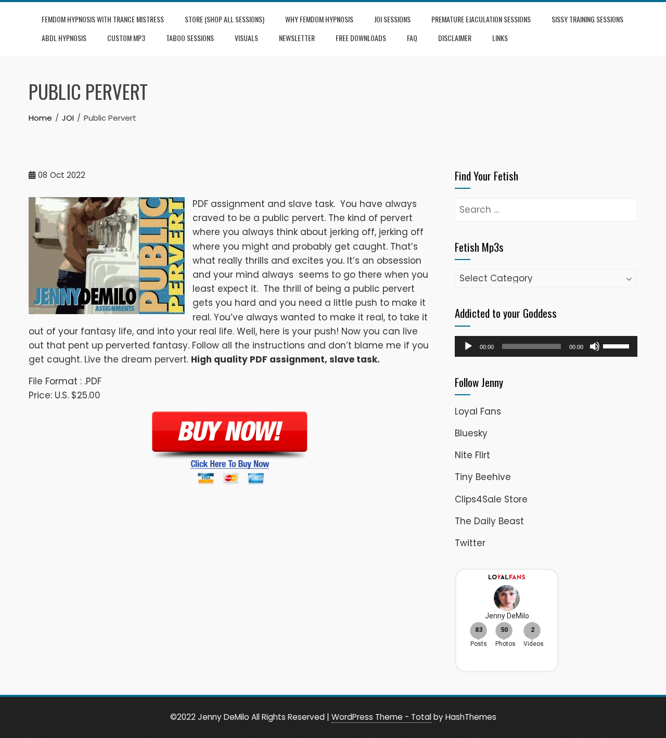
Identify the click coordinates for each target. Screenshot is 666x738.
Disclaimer (454, 37)
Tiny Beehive (483, 477)
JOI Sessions (392, 19)
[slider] (617, 345)
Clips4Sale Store (491, 499)
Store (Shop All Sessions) (224, 19)
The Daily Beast (489, 521)
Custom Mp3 (126, 37)
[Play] (468, 346)
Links (500, 37)
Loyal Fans (478, 411)
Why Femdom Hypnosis (319, 19)
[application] (546, 346)
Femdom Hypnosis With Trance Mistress (103, 19)
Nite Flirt (472, 455)
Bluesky (471, 433)
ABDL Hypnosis (64, 37)
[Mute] (595, 346)
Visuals (246, 37)
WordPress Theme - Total (381, 716)
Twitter (470, 543)
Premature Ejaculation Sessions (481, 19)
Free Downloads (361, 37)
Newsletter (297, 37)
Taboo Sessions (190, 37)
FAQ (412, 37)
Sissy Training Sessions (587, 19)
